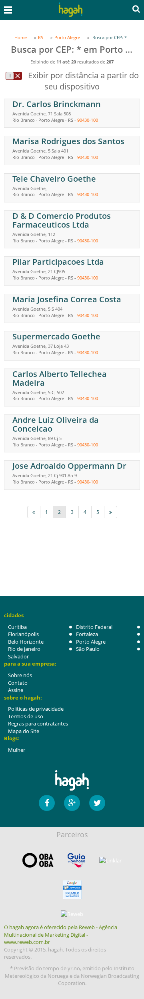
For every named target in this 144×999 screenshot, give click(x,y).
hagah (70, 9)
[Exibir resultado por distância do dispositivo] (14, 76)
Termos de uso (25, 716)
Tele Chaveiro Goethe (54, 178)
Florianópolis (23, 634)
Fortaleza (87, 634)
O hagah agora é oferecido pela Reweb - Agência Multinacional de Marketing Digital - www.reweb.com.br (60, 934)
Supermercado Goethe (56, 336)
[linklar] (110, 860)
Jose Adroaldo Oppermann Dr (69, 465)
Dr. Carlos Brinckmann (56, 104)
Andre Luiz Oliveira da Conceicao (55, 424)
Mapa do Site (23, 731)
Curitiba (17, 626)
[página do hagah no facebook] (47, 803)
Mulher (16, 749)
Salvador (18, 656)
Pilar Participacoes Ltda (58, 261)
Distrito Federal (94, 626)
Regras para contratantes (38, 723)
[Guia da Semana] (76, 860)
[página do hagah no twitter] (97, 803)
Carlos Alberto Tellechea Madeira (59, 378)
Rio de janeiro (24, 648)
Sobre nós (20, 675)
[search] (136, 9)
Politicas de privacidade (36, 708)
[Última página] (110, 512)
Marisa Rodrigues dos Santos (68, 141)
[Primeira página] (33, 512)
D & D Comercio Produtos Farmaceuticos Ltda (61, 220)
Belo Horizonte (26, 641)
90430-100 (87, 120)
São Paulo (88, 648)
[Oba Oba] (38, 860)
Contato (18, 682)
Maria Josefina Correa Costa (66, 299)
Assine (15, 690)
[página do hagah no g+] (72, 803)
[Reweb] (72, 914)
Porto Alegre (91, 641)
